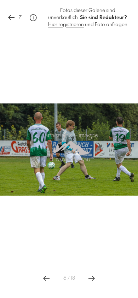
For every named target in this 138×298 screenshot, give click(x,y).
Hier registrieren (66, 24)
